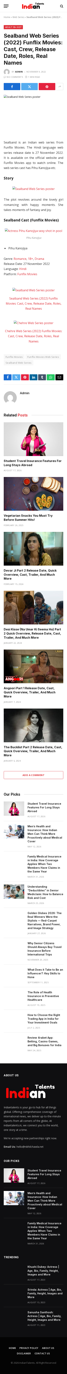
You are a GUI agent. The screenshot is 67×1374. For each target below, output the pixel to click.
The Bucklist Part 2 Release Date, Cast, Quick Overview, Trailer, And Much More (33, 751)
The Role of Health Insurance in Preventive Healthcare (43, 996)
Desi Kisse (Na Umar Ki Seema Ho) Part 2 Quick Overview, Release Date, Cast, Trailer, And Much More (32, 633)
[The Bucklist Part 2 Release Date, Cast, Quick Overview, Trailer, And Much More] (33, 725)
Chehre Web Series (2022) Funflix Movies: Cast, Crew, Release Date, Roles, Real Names (33, 336)
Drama (39, 259)
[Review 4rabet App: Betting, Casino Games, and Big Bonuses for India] (14, 1042)
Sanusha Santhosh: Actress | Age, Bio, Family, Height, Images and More (44, 1316)
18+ (30, 259)
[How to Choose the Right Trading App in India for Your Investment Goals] (14, 1020)
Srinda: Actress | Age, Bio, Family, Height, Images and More (45, 1293)
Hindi (22, 269)
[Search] (61, 6)
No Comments (15, 77)
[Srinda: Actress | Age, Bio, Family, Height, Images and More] (14, 1294)
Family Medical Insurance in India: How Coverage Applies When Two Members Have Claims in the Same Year (44, 864)
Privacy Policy (29, 1348)
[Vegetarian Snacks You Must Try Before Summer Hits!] (33, 494)
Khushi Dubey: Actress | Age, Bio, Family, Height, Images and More (43, 1270)
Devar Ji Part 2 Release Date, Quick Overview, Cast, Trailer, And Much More (30, 575)
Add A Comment (33, 775)
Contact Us (42, 1353)
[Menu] (6, 6)
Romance (20, 259)
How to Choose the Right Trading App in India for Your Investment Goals (44, 1018)
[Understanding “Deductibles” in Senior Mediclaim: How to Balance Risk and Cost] (14, 891)
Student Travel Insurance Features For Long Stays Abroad (44, 807)
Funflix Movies (27, 274)
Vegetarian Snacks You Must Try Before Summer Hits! (28, 518)
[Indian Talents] (33, 6)
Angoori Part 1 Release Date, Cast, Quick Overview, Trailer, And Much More (29, 692)
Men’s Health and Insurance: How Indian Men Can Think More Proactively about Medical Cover (45, 834)
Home (7, 17)
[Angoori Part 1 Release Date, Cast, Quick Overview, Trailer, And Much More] (33, 666)
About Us (48, 1348)
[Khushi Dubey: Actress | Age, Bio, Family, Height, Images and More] (14, 1272)
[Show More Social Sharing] (59, 86)
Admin (19, 71)
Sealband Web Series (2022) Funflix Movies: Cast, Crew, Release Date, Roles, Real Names (33, 303)
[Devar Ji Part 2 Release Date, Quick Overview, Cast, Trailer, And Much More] (33, 549)
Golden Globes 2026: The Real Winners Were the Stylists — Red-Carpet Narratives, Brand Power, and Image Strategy (45, 920)
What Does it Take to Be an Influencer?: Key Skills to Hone (45, 973)
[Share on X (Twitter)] (29, 86)
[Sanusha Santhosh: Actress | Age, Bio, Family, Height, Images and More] (14, 1317)
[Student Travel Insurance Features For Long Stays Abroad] (33, 439)
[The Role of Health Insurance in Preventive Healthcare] (14, 997)
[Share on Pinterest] (47, 86)
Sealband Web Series (18, 362)
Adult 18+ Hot (13, 27)
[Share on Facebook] (12, 86)
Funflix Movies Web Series (43, 357)
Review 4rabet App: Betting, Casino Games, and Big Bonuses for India (44, 1041)
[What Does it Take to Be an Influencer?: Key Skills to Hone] (14, 974)
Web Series (18, 17)
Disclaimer (24, 1353)
